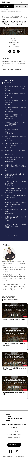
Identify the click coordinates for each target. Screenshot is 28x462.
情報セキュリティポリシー (14, 437)
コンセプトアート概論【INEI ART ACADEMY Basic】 (14, 344)
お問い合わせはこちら (14, 445)
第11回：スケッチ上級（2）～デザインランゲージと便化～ (15, 159)
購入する (7, 6)
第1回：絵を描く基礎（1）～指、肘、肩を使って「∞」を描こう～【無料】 (15, 88)
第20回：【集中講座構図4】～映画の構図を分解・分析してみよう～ (15, 226)
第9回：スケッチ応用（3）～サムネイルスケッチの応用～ (15, 145)
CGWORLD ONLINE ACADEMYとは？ (14, 424)
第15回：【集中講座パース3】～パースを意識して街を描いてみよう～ (15, 190)
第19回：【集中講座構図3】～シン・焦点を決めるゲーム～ (15, 219)
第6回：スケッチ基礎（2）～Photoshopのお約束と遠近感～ (15, 124)
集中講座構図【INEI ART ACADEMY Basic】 (14, 393)
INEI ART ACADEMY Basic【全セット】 (14, 319)
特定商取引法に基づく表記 (14, 434)
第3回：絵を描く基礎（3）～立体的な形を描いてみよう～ (15, 102)
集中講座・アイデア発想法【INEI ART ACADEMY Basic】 (14, 368)
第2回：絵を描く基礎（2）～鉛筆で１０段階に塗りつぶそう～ (15, 95)
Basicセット (7, 10)
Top (2, 10)
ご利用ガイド (14, 428)
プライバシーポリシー (14, 431)
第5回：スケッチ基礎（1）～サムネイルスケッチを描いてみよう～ (15, 117)
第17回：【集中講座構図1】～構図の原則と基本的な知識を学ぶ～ (15, 204)
